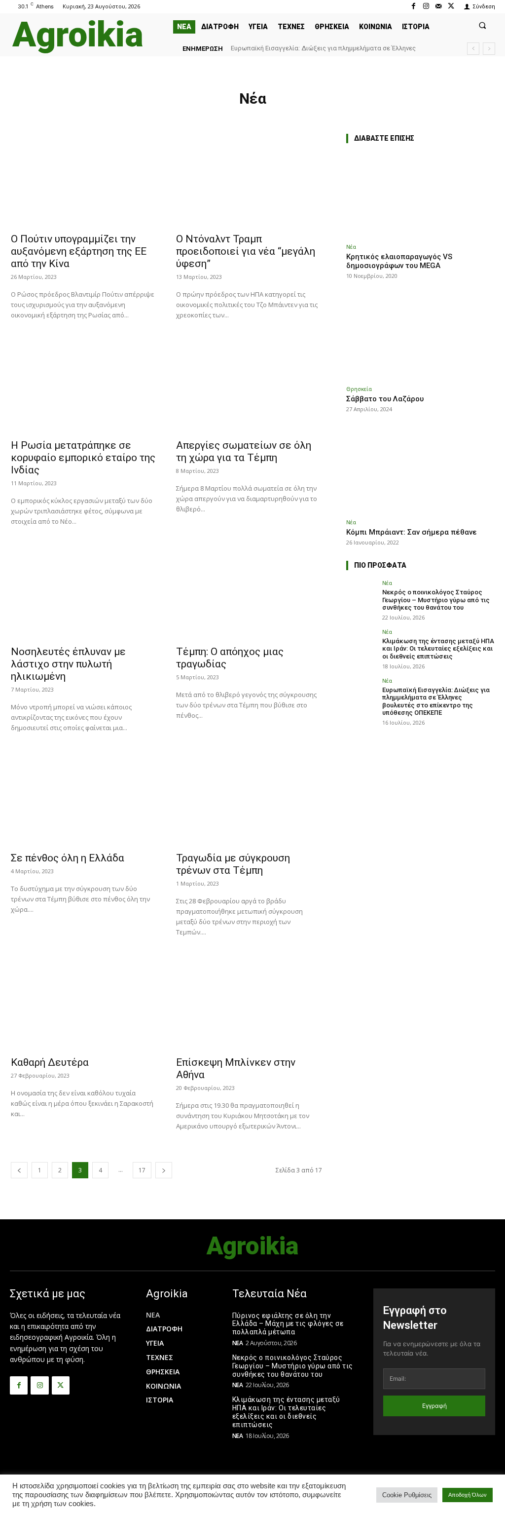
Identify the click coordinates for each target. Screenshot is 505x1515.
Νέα (351, 246)
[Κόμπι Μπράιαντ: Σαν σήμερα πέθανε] (420, 470)
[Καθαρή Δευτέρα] (83, 1002)
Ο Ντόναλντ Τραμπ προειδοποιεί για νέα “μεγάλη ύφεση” (245, 251)
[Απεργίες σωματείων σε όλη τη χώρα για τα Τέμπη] (249, 385)
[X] (451, 6)
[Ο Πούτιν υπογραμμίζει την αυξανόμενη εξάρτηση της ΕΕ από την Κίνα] (83, 179)
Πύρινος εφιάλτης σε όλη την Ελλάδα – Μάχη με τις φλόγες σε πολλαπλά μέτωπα (288, 1324)
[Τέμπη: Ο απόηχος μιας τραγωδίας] (249, 591)
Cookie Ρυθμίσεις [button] (407, 1495)
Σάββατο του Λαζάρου (385, 398)
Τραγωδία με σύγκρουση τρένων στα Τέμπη (233, 864)
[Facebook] (413, 6)
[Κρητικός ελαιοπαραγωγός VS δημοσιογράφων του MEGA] (420, 195)
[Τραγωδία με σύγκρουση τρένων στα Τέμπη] (249, 798)
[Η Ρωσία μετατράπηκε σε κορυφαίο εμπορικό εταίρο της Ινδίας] (83, 385)
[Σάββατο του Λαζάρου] (420, 337)
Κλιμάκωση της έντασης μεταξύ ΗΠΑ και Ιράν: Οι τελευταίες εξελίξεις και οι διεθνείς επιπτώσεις (438, 648)
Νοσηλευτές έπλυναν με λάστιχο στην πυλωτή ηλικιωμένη (68, 664)
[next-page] (163, 1170)
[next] (489, 48)
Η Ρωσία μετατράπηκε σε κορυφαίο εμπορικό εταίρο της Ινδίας (83, 457)
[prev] (473, 48)
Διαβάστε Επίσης (384, 138)
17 (142, 1170)
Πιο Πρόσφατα (380, 565)
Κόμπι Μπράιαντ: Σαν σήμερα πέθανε (411, 532)
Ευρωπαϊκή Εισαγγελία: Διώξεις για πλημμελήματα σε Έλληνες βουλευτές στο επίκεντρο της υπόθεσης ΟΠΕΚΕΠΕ (436, 701)
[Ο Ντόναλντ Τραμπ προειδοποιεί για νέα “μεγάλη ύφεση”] (249, 179)
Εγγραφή (434, 1405)
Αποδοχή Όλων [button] (467, 1495)
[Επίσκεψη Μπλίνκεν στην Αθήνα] (249, 1002)
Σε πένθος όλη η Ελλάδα (67, 858)
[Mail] (439, 6)
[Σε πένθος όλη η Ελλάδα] (83, 798)
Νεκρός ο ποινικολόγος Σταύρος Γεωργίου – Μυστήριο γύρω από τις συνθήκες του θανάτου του (436, 599)
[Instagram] (426, 6)
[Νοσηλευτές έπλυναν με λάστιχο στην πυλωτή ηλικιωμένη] (83, 591)
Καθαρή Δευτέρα (50, 1062)
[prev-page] (19, 1170)
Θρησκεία (359, 388)
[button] (482, 25)
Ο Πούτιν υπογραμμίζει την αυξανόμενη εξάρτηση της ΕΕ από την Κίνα (78, 251)
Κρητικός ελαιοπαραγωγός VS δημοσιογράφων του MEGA (399, 261)
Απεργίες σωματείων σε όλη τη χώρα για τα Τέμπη (243, 451)
